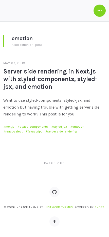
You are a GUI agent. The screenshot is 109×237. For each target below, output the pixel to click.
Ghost (99, 207)
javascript (35, 131)
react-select (14, 131)
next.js (9, 126)
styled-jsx (60, 126)
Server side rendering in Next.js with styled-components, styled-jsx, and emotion (50, 79)
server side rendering (62, 131)
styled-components (34, 126)
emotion (78, 126)
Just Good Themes (58, 207)
